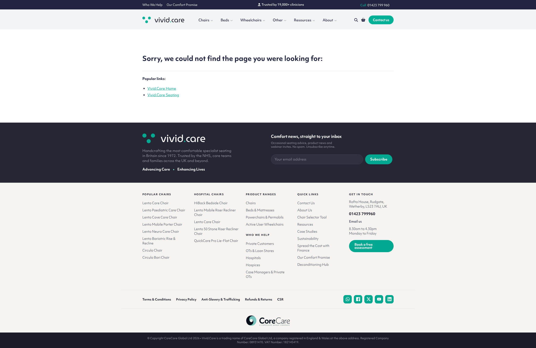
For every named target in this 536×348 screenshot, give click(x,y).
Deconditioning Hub (313, 264)
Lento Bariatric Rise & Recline (158, 240)
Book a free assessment (363, 246)
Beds (225, 20)
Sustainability (307, 238)
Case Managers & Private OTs (265, 274)
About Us (304, 210)
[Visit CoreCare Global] (268, 320)
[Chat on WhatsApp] (347, 299)
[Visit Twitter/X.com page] (368, 299)
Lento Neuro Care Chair (160, 231)
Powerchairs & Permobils (264, 217)
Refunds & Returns (258, 299)
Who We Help (152, 5)
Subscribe (378, 159)
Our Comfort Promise (182, 5)
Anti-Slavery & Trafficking (220, 299)
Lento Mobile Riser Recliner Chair (215, 212)
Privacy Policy (186, 299)
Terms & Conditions (156, 299)
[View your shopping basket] (363, 20)
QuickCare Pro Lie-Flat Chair (216, 240)
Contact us (381, 20)
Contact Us (306, 203)
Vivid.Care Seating (163, 94)
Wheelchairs (251, 20)
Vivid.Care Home (161, 88)
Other (278, 20)
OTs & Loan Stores (260, 250)
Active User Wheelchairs (264, 224)
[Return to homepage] (173, 138)
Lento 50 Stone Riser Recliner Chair (216, 231)
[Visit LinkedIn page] (389, 299)
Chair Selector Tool (312, 217)
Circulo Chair (152, 250)
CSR (280, 299)
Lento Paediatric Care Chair (163, 210)
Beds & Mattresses (260, 210)
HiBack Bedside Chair (211, 203)
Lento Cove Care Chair (159, 217)
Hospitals (253, 258)
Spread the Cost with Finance (313, 248)
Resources (302, 20)
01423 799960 (362, 213)
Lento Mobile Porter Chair (162, 224)
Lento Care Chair (155, 203)
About (328, 20)
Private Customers (260, 243)
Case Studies (307, 231)
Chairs (203, 20)
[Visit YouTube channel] (379, 299)
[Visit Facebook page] (358, 299)
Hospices (253, 265)
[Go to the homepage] (163, 20)
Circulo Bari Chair (155, 257)
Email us (355, 221)
